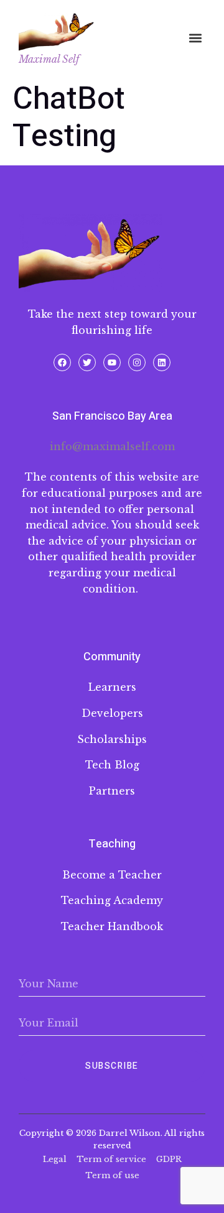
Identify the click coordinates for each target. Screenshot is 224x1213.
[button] (195, 38)
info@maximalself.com (112, 446)
